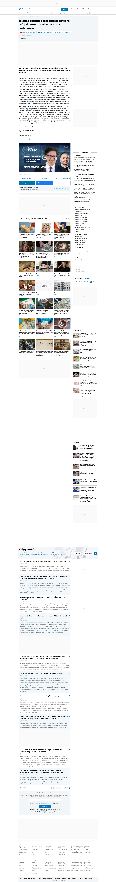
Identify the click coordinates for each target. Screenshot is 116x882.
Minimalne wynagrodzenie (76, 848)
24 (76, 284)
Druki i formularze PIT (80, 243)
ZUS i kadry (54, 555)
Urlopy (33, 835)
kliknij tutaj (52, 815)
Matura (33, 854)
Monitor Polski (48, 848)
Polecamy (76, 445)
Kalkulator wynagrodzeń (80, 218)
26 (82, 284)
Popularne (78, 157)
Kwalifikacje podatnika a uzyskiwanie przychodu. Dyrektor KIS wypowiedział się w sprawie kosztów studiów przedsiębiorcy (84, 180)
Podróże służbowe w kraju (76, 846)
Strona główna (22, 16)
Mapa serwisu (88, 863)
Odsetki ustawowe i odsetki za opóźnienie (85, 251)
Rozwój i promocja (23, 851)
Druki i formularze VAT (80, 245)
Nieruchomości (77, 13)
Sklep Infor (47, 838)
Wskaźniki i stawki (75, 844)
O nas (20, 863)
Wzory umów (87, 851)
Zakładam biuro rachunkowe (77, 830)
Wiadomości (35, 16)
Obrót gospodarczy (45, 555)
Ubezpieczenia (35, 833)
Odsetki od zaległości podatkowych (83, 230)
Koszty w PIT (78, 259)
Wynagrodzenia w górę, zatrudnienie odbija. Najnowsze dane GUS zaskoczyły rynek (84, 195)
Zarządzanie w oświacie (37, 853)
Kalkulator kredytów (79, 226)
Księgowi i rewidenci (24, 557)
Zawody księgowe (22, 837)
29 (90, 284)
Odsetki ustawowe (75, 853)
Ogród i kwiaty (87, 837)
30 (93, 284)
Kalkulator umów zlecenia (81, 220)
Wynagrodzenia (35, 832)
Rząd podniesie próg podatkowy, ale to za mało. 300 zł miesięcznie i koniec (84, 168)
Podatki (28, 555)
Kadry (32, 13)
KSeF (92, 13)
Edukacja (86, 13)
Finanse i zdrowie (61, 838)
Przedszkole (34, 846)
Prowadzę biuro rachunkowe (77, 832)
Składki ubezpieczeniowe (76, 850)
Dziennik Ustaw (48, 846)
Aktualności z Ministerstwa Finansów (39, 557)
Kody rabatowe (87, 850)
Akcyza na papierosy (80, 269)
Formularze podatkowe (80, 247)
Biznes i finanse (61, 830)
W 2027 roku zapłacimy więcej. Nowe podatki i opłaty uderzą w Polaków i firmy (84, 165)
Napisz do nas (45, 178)
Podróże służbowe (75, 851)
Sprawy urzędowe (48, 835)
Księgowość (25, 13)
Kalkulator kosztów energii (81, 224)
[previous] (51, 790)
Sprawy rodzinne (48, 830)
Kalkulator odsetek (62, 851)
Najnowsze (85, 157)
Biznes (38, 13)
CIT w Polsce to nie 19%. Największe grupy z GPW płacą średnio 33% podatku (84, 184)
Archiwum (86, 848)
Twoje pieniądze (62, 13)
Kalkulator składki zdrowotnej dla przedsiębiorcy (82, 213)
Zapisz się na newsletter (64, 178)
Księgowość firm (23, 828)
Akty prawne (48, 844)
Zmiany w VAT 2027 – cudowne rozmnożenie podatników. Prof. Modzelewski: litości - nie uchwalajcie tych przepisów (84, 172)
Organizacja (21, 846)
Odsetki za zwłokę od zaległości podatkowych (82, 254)
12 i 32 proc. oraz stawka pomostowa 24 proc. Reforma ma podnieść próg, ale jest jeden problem (84, 176)
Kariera (64, 863)
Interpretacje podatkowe (80, 273)
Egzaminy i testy (35, 851)
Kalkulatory (80, 210)
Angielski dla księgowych (56, 557)
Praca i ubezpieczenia (62, 833)
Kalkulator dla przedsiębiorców (82, 216)
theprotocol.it (87, 854)
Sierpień (87, 281)
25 (79, 284)
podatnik (29, 101)
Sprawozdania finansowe (76, 837)
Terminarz (80, 281)
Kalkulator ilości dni (79, 232)
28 (87, 284)
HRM (33, 838)
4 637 (65, 790)
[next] (69, 790)
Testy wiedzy (34, 858)
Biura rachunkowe (75, 828)
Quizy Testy (77, 271)
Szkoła (33, 848)
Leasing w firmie (61, 837)
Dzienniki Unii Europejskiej (50, 851)
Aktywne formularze (83, 237)
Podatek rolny (78, 267)
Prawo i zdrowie (48, 840)
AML (72, 838)
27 (85, 284)
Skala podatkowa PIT (80, 257)
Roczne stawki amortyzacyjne (82, 265)
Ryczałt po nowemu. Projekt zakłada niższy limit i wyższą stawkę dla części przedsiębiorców (84, 203)
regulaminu (44, 805)
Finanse (86, 833)
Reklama (81, 863)
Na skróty (86, 844)
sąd (42, 82)
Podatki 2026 (77, 333)
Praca (46, 837)
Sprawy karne (48, 832)
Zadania (20, 850)
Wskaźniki (80, 250)
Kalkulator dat (78, 234)
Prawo (54, 13)
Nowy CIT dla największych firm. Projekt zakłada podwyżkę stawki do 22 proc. (83, 199)
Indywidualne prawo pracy (37, 830)
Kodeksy (47, 854)
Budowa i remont (87, 835)
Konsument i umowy (49, 833)
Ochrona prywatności (29, 863)
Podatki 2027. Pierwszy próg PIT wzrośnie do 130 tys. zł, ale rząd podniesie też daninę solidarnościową (84, 191)
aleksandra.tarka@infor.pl (26, 139)
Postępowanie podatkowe (81, 241)
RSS (69, 863)
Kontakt (74, 863)
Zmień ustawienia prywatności (44, 863)
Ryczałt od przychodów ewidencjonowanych (80, 262)
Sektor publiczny (46, 13)
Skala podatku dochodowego (77, 854)
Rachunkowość (78, 238)
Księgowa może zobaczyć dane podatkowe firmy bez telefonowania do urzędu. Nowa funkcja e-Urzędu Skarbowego (84, 161)
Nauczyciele (34, 850)
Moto (70, 13)
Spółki (59, 832)
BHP (33, 837)
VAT (35, 78)
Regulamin (57, 863)
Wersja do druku (28, 178)
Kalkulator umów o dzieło (81, 222)
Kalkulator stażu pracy (62, 853)
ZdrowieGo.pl (87, 846)
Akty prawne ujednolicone (50, 853)
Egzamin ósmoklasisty (36, 856)
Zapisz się (44, 809)
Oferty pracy (86, 856)
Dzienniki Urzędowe (49, 850)
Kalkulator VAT (78, 228)
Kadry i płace (21, 853)
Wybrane (92, 157)
